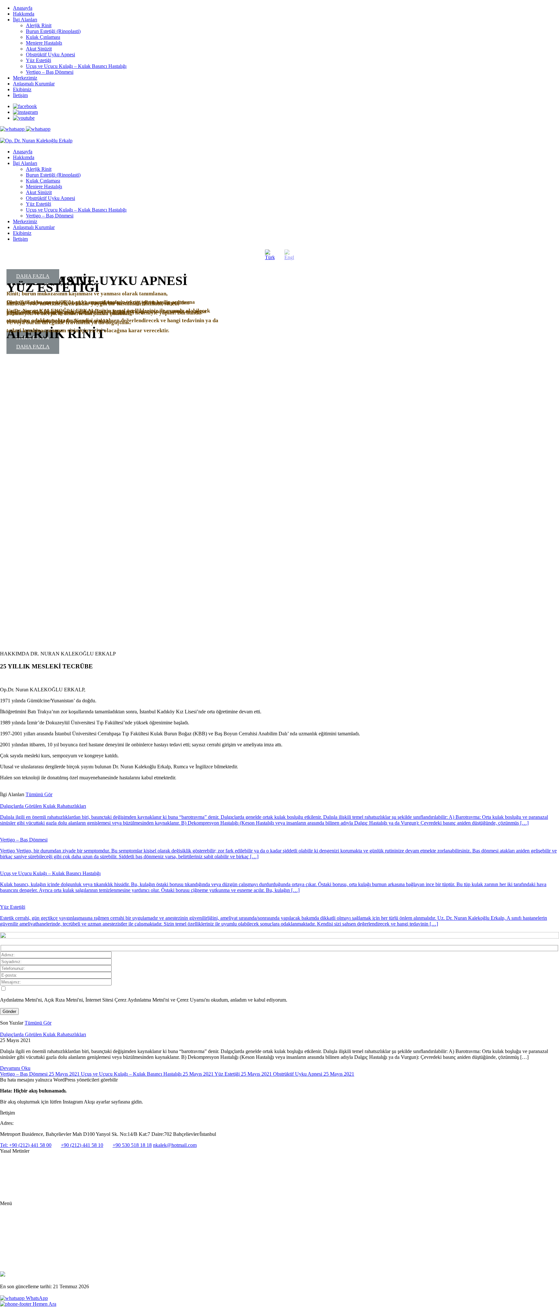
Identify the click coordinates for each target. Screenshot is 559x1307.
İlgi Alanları (25, 19)
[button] (5, 462)
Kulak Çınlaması (43, 37)
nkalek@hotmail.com (175, 1145)
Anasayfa (22, 8)
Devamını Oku (15, 1068)
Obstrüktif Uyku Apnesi (50, 54)
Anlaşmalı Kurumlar (34, 83)
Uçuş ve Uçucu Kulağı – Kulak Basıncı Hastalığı (76, 66)
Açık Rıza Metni (15, 1172)
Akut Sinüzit (39, 48)
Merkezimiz (25, 78)
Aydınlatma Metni (16, 1162)
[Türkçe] (270, 255)
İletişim (20, 95)
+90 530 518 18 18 (132, 1145)
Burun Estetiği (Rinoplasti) (53, 31)
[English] (289, 255)
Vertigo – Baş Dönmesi (49, 72)
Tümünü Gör (39, 794)
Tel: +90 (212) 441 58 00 (25, 1145)
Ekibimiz (22, 89)
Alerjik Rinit (38, 25)
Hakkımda (23, 13)
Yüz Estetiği (38, 60)
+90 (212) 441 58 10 (82, 1145)
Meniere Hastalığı (44, 43)
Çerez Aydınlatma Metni (22, 1193)
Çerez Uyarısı (12, 1183)
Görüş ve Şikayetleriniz (33, 1258)
